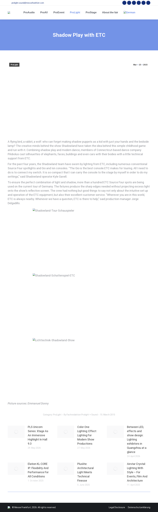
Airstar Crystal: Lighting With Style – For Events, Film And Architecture (137, 472)
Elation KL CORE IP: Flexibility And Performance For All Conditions (38, 470)
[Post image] (16, 432)
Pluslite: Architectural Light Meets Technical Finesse (85, 472)
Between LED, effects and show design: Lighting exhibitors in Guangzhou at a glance (136, 439)
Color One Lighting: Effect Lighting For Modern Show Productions (86, 435)
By (81, 414)
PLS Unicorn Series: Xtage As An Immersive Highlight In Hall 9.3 (38, 435)
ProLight (14, 65)
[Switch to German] (129, 12)
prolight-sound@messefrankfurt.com (28, 3)
